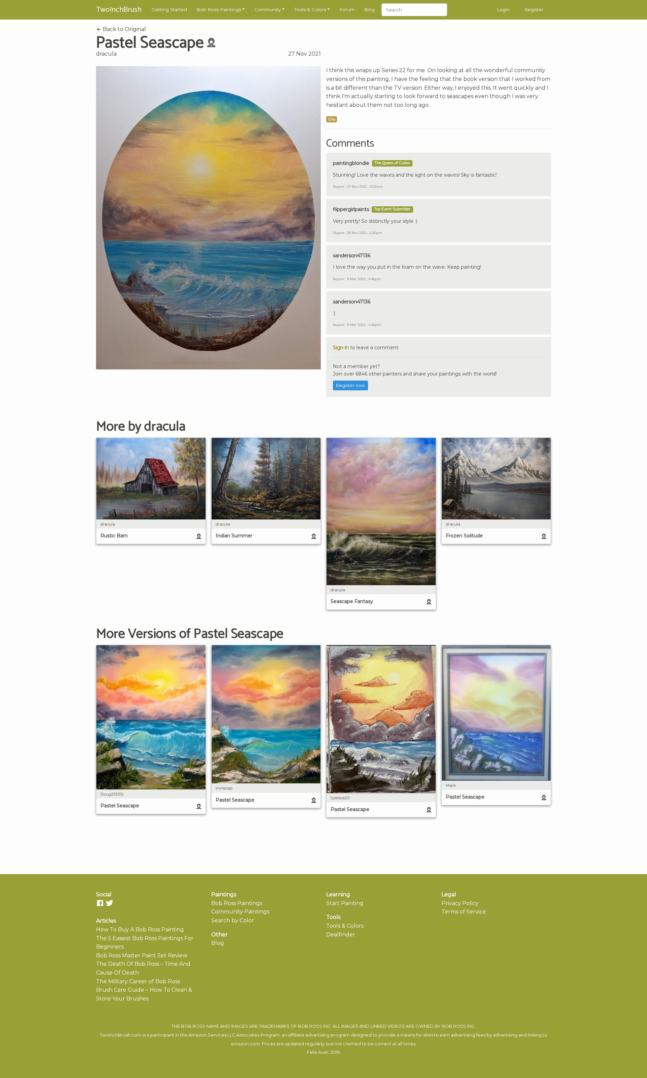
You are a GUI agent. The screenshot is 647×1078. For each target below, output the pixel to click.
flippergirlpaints (351, 209)
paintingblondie (351, 163)
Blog (369, 9)
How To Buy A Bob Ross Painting (140, 929)
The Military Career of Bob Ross (138, 981)
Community (267, 9)
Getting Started (169, 9)
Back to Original (123, 29)
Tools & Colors (310, 9)
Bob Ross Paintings (218, 9)
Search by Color (232, 920)
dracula (106, 54)
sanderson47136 (351, 255)
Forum (347, 9)
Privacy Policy (460, 903)
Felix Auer (318, 1052)
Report (338, 186)
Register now (350, 385)
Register (534, 9)
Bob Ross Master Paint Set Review (141, 955)
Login (503, 9)
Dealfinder (340, 934)
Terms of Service (463, 911)
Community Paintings (240, 911)
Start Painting (345, 903)
